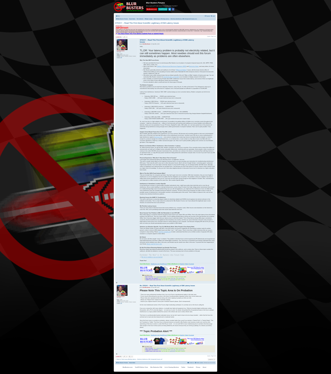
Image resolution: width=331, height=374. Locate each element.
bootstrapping (172, 279)
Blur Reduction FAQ (156, 367)
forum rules (173, 278)
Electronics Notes (194, 66)
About (204, 367)
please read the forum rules (154, 244)
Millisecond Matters (181, 70)
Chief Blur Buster (121, 50)
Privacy (198, 367)
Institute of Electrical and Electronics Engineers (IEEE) (171, 66)
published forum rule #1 (161, 276)
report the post (181, 278)
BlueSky (182, 264)
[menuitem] (118, 16)
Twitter (186, 264)
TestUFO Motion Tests (141, 367)
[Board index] (129, 7)
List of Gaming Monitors (172, 367)
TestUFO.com (163, 9)
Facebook (191, 264)
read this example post (164, 231)
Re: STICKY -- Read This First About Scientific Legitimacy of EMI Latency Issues (167, 285)
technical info (158, 137)
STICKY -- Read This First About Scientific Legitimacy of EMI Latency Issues (147, 23)
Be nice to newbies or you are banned (152, 257)
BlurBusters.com (152, 9)
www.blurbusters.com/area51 (171, 77)
